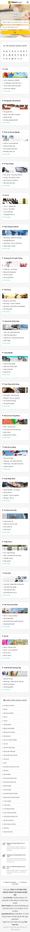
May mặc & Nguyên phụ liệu (11, 767)
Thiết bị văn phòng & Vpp (12, 668)
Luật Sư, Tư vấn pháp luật (10, 143)
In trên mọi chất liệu (9, 88)
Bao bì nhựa (6, 432)
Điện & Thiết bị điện (9, 728)
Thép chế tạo (7, 561)
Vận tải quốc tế (7, 492)
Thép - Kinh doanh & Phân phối (12, 555)
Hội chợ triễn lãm (8, 277)
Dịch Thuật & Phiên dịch (10, 149)
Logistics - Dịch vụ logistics (11, 495)
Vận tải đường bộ (8, 618)
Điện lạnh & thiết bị (9, 732)
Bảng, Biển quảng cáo (9, 272)
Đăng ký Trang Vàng (10, 882)
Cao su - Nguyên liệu (10, 206)
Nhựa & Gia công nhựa (12, 416)
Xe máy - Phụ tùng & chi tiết (11, 177)
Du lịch (6, 744)
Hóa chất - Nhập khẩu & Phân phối (14, 584)
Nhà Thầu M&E (7, 309)
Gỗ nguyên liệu (7, 112)
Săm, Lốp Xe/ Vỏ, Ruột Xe (10, 180)
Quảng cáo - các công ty (10, 269)
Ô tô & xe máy (9, 164)
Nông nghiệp (7, 786)
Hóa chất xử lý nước (9, 589)
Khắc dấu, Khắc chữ (9, 151)
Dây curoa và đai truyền (10, 366)
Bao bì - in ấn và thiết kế (10, 650)
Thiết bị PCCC (7, 529)
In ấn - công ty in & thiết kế (11, 80)
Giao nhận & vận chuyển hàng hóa (13, 621)
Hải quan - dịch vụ (8, 498)
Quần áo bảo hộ (8, 466)
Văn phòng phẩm (8, 687)
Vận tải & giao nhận (11, 605)
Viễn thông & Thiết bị (11, 227)
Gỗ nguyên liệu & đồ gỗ (12, 101)
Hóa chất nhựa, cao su (10, 592)
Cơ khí (5, 721)
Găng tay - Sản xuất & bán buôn (13, 461)
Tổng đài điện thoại (8, 240)
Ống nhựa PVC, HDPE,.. (10, 435)
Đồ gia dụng (7, 736)
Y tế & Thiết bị (7, 801)
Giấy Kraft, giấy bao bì (10, 335)
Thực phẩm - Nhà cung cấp (11, 395)
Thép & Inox (8, 542)
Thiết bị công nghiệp (9, 364)
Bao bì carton (7, 655)
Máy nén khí (6, 372)
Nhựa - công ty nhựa (9, 427)
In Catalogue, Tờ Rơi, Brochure (12, 83)
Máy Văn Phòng (7, 679)
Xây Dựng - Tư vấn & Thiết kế (11, 303)
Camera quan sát (8, 521)
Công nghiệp (8, 353)
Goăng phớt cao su (9, 214)
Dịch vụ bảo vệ (7, 527)
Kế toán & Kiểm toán (9, 146)
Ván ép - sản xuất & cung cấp (11, 114)
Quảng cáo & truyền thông (13, 258)
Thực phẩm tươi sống (9, 401)
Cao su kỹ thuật (8, 212)
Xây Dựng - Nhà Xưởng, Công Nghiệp (14, 306)
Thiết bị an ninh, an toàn (10, 524)
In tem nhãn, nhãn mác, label (12, 86)
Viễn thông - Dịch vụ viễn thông (12, 243)
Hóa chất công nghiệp (10, 587)
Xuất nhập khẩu (9, 479)
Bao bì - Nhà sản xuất (9, 647)
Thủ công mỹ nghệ (9, 809)
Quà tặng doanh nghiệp (10, 793)
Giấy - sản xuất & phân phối (12, 332)
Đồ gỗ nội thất (7, 117)
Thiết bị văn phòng (8, 684)
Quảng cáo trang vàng (16, 855)
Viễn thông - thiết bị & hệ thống (12, 238)
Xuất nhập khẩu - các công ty (11, 490)
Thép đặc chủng (7, 558)
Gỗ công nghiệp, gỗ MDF (10, 120)
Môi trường (7, 774)
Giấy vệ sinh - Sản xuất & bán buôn (14, 338)
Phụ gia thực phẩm (8, 403)
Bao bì (6, 636)
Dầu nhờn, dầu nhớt (9, 183)
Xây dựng (7, 290)
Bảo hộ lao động (10, 447)
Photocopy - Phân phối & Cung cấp (13, 681)
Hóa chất (7, 573)
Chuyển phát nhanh (9, 624)
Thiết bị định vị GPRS (9, 246)
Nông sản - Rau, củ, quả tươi (11, 398)
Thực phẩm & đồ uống (11, 384)
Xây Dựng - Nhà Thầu (9, 301)
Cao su (6, 195)
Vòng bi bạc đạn (8, 369)
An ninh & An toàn (10, 510)
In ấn (6, 69)
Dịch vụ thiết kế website (16, 867)
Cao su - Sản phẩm (9, 209)
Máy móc (6, 770)
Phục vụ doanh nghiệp (12, 132)
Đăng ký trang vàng (16, 843)
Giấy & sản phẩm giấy (11, 321)
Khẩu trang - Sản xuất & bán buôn (13, 463)
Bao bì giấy (7, 340)
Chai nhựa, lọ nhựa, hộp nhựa (12, 429)
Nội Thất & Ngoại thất (10, 782)
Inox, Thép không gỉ (9, 553)
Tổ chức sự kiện (7, 275)
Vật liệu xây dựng (8, 820)
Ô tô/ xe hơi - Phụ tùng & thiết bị (12, 175)
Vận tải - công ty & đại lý (10, 616)
